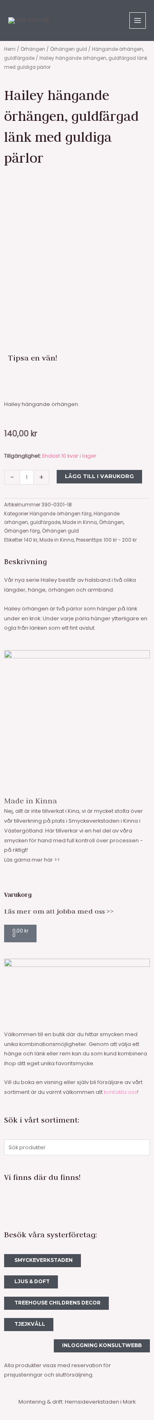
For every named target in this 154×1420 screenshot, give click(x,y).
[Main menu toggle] (137, 20)
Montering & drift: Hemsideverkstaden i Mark (77, 1401)
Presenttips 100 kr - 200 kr (106, 540)
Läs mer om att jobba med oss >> (59, 911)
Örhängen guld (68, 49)
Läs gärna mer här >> (32, 859)
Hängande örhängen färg (61, 513)
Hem (10, 49)
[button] (10, 383)
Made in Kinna (79, 522)
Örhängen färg (22, 531)
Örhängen (33, 49)
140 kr (30, 540)
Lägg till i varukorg (99, 476)
